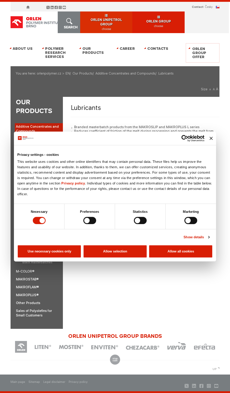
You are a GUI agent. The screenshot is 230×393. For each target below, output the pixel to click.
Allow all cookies (181, 251)
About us (23, 48)
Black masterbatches (37, 262)
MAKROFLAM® (27, 287)
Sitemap (34, 382)
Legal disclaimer (54, 382)
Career (127, 48)
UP (214, 369)
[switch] (89, 220)
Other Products (28, 303)
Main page (18, 382)
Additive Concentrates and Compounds (125, 73)
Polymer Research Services (55, 52)
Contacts (157, 48)
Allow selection (115, 251)
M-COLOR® (25, 271)
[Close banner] (211, 138)
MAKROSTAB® (27, 279)
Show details (194, 237)
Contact (197, 7)
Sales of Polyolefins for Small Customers (34, 313)
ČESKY (209, 7)
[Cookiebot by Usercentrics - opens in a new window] (184, 138)
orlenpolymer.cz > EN (53, 73)
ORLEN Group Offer (199, 53)
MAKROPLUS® (27, 295)
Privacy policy (73, 183)
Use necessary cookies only (49, 251)
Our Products (93, 50)
